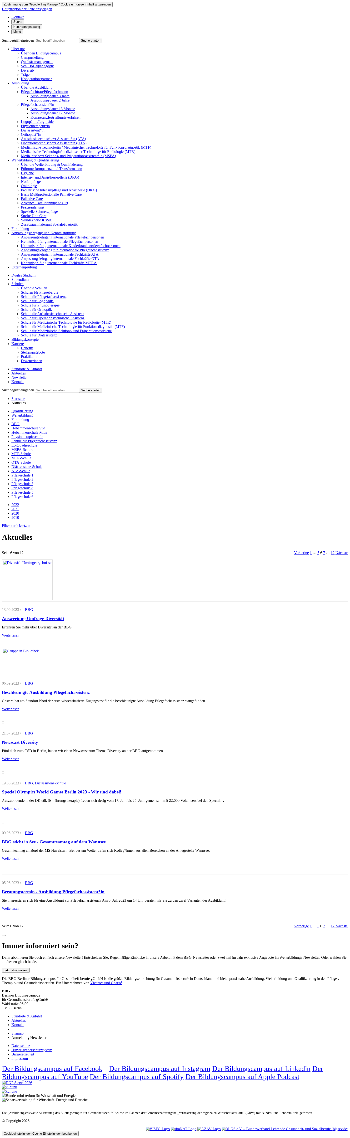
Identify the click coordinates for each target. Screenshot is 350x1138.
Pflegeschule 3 (22, 484)
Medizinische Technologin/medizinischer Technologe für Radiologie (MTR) (78, 152)
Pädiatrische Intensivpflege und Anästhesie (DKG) (59, 190)
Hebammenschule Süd (28, 428)
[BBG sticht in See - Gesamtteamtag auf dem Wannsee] (3, 822)
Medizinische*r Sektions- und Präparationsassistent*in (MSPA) (68, 156)
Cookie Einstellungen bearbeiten (40, 1133)
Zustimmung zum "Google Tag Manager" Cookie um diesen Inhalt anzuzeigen (57, 4)
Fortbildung (20, 229)
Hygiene (27, 173)
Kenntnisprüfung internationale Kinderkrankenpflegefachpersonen (70, 246)
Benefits (27, 348)
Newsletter (19, 377)
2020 (15, 513)
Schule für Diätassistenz (39, 335)
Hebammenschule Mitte (29, 432)
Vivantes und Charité (106, 983)
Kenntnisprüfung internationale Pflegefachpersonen (59, 241)
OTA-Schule (21, 462)
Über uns (18, 49)
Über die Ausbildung (36, 87)
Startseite (18, 399)
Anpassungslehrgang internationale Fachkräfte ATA (60, 254)
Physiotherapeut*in (35, 126)
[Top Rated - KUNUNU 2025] (9, 1087)
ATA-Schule (20, 471)
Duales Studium (23, 275)
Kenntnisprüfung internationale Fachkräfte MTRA (59, 263)
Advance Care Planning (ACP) (44, 203)
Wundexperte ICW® (36, 220)
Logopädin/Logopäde (37, 122)
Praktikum (28, 357)
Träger (26, 75)
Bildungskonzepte (25, 339)
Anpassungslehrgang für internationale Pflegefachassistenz (65, 250)
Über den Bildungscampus (41, 53)
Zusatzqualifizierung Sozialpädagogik (49, 224)
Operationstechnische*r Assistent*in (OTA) (53, 143)
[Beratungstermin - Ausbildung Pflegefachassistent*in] (3, 872)
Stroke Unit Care (33, 216)
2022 (15, 505)
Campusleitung (32, 57)
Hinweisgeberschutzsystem (31, 1050)
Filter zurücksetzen (16, 526)
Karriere (17, 344)
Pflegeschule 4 (22, 488)
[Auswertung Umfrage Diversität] (27, 579)
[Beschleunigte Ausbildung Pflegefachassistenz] (21, 661)
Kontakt (17, 382)
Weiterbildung (22, 415)
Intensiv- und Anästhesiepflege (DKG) (50, 177)
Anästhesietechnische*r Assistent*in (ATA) (53, 139)
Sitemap (17, 1033)
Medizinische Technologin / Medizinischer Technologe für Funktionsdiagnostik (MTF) (86, 147)
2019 (15, 518)
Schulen (17, 284)
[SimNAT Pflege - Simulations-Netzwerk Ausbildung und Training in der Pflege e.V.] (183, 1129)
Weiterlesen (10, 635)
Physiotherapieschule (27, 437)
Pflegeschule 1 (22, 475)
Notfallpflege (31, 182)
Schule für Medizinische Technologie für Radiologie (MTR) (66, 322)
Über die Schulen (34, 288)
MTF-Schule (21, 454)
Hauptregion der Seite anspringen (27, 9)
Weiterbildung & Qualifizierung (35, 160)
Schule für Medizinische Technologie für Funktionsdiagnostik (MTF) (73, 327)
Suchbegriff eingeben (18, 40)
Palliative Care (32, 199)
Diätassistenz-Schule (26, 467)
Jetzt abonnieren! (16, 970)
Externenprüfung (24, 267)
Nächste (341, 553)
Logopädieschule (24, 445)
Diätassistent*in (33, 130)
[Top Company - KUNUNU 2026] (9, 1091)
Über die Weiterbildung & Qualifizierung (52, 164)
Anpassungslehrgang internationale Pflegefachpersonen (62, 237)
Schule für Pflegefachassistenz (43, 297)
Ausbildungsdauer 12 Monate (52, 113)
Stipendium (20, 279)
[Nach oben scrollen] (4, 935)
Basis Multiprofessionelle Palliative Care (51, 194)
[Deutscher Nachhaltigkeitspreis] (17, 1083)
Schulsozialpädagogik (37, 66)
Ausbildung (20, 83)
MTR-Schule (21, 458)
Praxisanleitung (32, 207)
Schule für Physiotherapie (40, 305)
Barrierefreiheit (22, 1054)
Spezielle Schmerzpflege (39, 211)
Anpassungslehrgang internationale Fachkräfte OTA (60, 259)
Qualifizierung (22, 411)
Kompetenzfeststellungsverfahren (55, 117)
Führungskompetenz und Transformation (51, 169)
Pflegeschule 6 (22, 497)
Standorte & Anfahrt (26, 369)
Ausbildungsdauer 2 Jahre (50, 100)
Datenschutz (20, 1046)
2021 (15, 509)
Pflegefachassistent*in (37, 104)
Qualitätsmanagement (37, 62)
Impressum (19, 1058)
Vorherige (301, 553)
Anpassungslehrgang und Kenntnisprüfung (43, 233)
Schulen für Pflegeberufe (39, 292)
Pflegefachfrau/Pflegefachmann (44, 92)
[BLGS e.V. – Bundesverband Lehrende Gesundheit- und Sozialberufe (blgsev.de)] (285, 1129)
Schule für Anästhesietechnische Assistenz (52, 314)
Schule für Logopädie (37, 301)
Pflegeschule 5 (22, 492)
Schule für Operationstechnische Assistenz (53, 318)
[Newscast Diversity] (3, 722)
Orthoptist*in (31, 134)
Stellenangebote (33, 352)
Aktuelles (18, 373)
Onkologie (29, 186)
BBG (15, 424)
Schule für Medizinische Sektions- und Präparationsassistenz (66, 331)
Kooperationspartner (36, 79)
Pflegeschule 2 (22, 479)
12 (333, 553)
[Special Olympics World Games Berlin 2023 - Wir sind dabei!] (3, 772)
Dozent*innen (31, 361)
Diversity (28, 70)
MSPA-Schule (22, 449)
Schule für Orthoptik (36, 309)
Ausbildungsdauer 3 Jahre (50, 96)
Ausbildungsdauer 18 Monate (52, 109)
